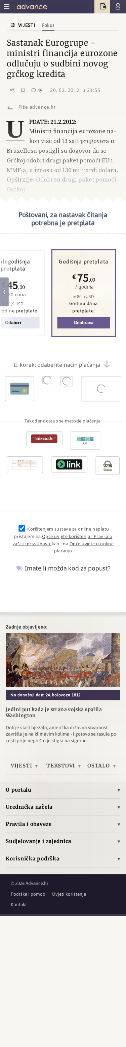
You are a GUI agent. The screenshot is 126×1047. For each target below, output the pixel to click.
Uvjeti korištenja (69, 894)
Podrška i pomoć (28, 894)
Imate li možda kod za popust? (67, 568)
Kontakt (19, 904)
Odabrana (83, 323)
